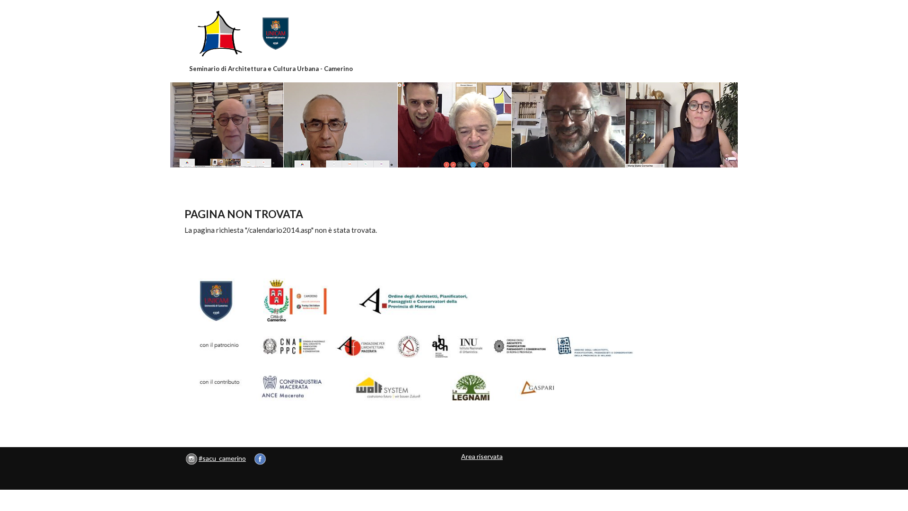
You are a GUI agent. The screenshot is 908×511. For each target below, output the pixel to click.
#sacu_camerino (222, 458)
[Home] (271, 33)
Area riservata (482, 456)
